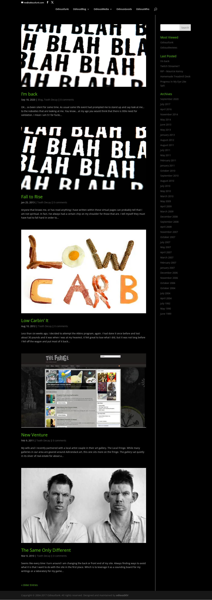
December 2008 (169, 216)
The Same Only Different (46, 550)
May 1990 (165, 308)
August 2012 (167, 140)
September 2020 (169, 99)
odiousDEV (122, 595)
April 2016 (166, 109)
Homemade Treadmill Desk (175, 76)
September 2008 (169, 221)
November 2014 (169, 114)
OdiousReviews (168, 47)
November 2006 (169, 277)
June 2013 (165, 124)
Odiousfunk (62, 9)
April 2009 (166, 206)
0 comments (67, 99)
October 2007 (167, 237)
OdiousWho (142, 9)
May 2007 (165, 247)
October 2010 (167, 170)
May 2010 (165, 191)
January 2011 (167, 165)
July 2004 (165, 293)
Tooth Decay (51, 99)
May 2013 (165, 129)
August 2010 (167, 180)
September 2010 (169, 175)
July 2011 (165, 150)
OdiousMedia (101, 9)
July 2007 (165, 242)
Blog (40, 99)
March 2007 (166, 257)
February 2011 (168, 160)
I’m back (29, 94)
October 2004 (167, 288)
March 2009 (166, 211)
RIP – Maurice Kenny (171, 71)
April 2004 (166, 298)
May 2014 (165, 119)
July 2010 (165, 186)
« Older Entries (29, 585)
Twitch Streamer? (170, 66)
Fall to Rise (32, 197)
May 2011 (165, 155)
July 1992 (165, 303)
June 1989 (165, 313)
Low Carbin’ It (34, 320)
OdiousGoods (124, 9)
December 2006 (169, 272)
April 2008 (166, 226)
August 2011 (167, 145)
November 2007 (169, 231)
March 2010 (166, 196)
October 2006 (167, 283)
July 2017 (165, 104)
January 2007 (167, 267)
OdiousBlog (79, 9)
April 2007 (166, 252)
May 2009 (165, 201)
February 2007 (168, 262)
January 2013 (167, 134)
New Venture (34, 435)
